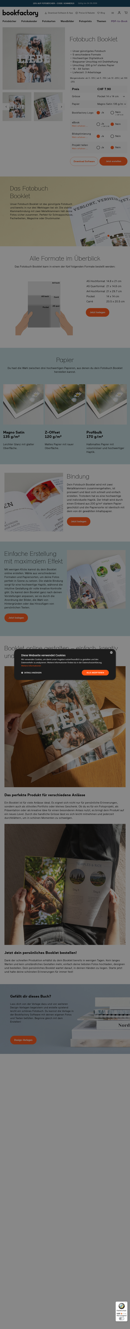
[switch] (121, 1318)
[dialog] (65, 664)
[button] (31, 672)
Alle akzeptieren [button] (95, 672)
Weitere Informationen (31, 665)
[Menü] (125, 1303)
